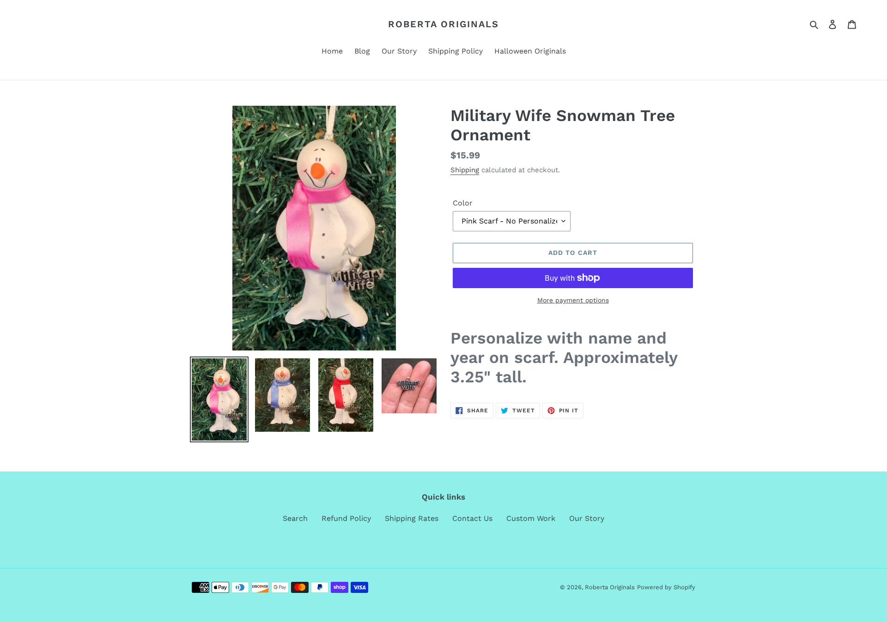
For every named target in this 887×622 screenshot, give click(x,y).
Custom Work (530, 518)
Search (295, 518)
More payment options (573, 300)
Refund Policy (346, 518)
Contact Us (472, 518)
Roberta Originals (443, 24)
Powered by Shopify (666, 587)
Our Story (586, 518)
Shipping (464, 170)
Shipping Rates (411, 518)
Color (463, 203)
